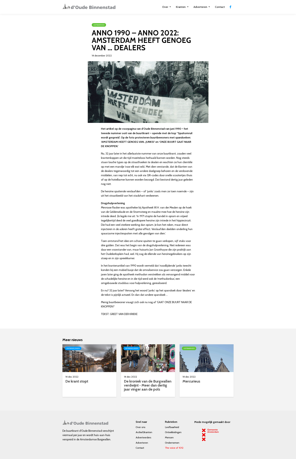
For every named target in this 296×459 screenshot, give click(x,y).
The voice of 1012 (174, 447)
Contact (220, 6)
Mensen (169, 437)
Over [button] (165, 6)
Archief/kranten (144, 432)
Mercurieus (191, 381)
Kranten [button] (181, 6)
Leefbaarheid (172, 427)
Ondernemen (172, 442)
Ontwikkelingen (173, 432)
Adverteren (142, 442)
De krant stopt (76, 381)
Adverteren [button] (200, 6)
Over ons (140, 427)
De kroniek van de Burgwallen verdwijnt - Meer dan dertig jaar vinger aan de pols (147, 385)
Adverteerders (143, 437)
